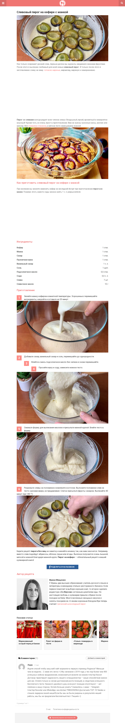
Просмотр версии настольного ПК (63, 718)
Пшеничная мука (25, 260)
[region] (62, 95)
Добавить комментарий (96, 658)
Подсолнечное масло (27, 272)
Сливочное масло (25, 284)
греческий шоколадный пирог (71, 604)
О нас (48, 709)
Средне (62, 59)
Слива (19, 280)
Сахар (19, 256)
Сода (19, 276)
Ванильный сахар (25, 264)
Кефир (20, 247)
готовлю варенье (52, 70)
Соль (19, 268)
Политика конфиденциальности (66, 709)
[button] (3, 3)
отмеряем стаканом (37, 126)
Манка (20, 252)
